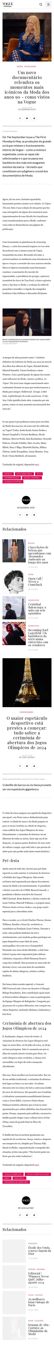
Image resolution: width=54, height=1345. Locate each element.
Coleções (32, 1243)
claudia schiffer (12, 482)
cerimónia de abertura (16, 1182)
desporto (19, 1178)
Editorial (41, 1269)
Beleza (31, 543)
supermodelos (11, 478)
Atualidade (30, 67)
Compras (39, 1295)
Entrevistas (33, 600)
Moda (20, 67)
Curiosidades (26, 712)
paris (7, 1178)
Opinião (32, 1269)
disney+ (8, 474)
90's (39, 474)
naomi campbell (32, 478)
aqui (37, 464)
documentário (24, 474)
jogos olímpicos (13, 1174)
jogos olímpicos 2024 (38, 1174)
